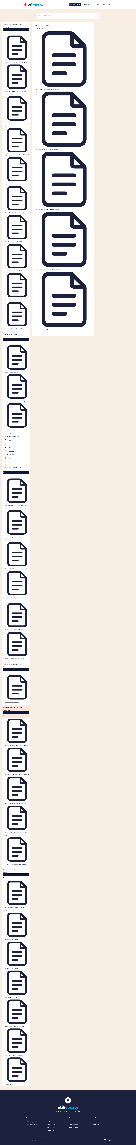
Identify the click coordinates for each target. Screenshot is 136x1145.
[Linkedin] (105, 1140)
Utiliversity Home (32, 1121)
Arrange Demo (96, 1124)
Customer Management (14, 436)
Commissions (12, 443)
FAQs (40, 25)
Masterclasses (74, 1127)
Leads (10, 447)
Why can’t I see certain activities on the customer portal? (48, 269)
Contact (104, 4)
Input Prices (11, 451)
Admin (10, 458)
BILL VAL (51, 1130)
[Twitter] (109, 1140)
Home (35, 25)
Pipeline (10, 440)
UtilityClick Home (32, 1124)
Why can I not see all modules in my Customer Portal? (48, 89)
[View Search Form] (110, 4)
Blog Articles (74, 1124)
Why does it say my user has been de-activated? (46, 329)
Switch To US (76, 4)
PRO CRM (51, 1127)
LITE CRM (51, 1124)
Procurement (11, 462)
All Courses (51, 1121)
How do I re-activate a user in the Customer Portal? (47, 209)
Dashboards (11, 454)
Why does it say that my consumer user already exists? (48, 149)
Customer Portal (48, 25)
